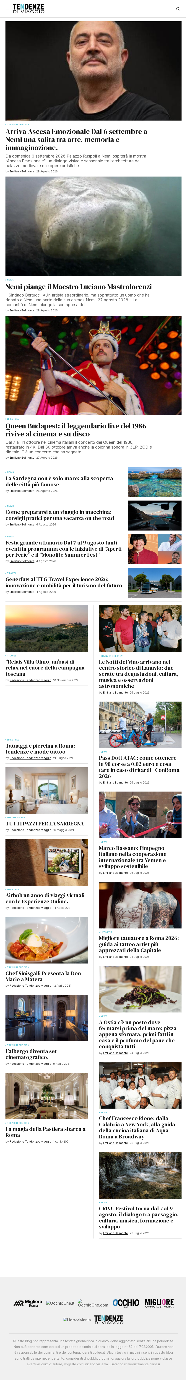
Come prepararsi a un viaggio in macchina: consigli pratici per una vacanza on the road (59, 515)
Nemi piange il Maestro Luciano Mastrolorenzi (78, 287)
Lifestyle (13, 740)
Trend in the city (18, 967)
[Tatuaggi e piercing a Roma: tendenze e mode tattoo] (46, 712)
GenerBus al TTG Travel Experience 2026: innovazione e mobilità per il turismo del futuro (63, 582)
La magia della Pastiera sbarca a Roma (45, 1132)
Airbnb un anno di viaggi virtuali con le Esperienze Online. (44, 898)
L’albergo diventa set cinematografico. (31, 1054)
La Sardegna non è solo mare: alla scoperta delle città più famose (59, 481)
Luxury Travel (16, 818)
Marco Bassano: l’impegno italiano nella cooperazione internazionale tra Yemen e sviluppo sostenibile (132, 857)
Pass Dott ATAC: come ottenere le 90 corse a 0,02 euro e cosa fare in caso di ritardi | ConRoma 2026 (139, 767)
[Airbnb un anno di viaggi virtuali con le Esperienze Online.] (46, 862)
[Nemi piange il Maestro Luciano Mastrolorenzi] (93, 226)
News (10, 280)
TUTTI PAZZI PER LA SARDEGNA (44, 824)
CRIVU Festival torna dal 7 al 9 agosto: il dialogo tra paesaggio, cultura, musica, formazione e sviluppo (139, 1218)
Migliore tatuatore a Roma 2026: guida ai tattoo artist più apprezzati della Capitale (139, 944)
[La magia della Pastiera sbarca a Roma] (46, 1096)
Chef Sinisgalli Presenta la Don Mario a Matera (43, 976)
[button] (8, 8)
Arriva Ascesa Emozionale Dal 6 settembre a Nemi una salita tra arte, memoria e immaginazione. (76, 140)
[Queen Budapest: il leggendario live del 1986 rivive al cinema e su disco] (93, 365)
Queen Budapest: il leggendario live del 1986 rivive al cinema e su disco (75, 430)
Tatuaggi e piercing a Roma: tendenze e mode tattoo (40, 749)
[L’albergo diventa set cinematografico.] (46, 1018)
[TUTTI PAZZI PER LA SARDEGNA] (46, 790)
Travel (11, 656)
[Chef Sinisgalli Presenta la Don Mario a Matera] (46, 940)
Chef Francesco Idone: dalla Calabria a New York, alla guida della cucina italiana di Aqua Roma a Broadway (137, 1127)
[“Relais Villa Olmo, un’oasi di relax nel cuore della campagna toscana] (46, 628)
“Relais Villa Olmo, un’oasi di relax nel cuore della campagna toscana (45, 668)
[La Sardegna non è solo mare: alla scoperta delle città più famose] (155, 482)
